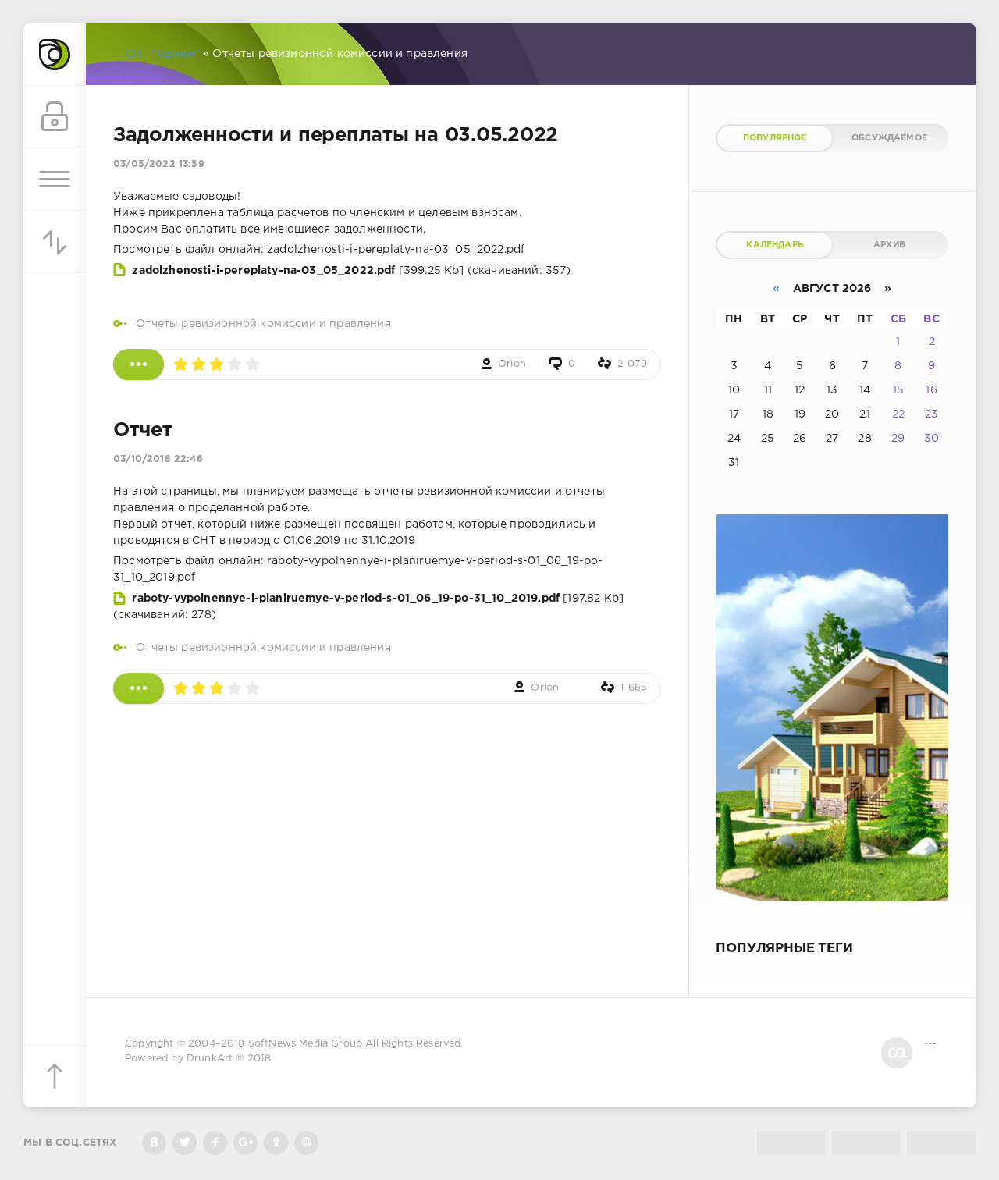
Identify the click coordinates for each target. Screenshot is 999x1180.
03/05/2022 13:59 (158, 164)
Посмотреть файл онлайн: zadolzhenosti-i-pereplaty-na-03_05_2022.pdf (318, 249)
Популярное (775, 138)
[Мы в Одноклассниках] (276, 1143)
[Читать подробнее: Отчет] (138, 688)
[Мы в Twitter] (184, 1143)
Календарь (774, 245)
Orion (512, 364)
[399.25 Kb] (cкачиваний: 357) (351, 270)
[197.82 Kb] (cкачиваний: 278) (368, 607)
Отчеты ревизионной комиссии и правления (263, 324)
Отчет (142, 430)
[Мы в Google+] (245, 1143)
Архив (889, 245)
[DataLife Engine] (54, 54)
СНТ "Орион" (162, 54)
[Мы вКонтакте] (154, 1143)
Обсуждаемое (889, 138)
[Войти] (54, 117)
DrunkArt (210, 1058)
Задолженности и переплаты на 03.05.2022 (335, 135)
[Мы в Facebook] (215, 1143)
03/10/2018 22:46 (158, 459)
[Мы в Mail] (306, 1143)
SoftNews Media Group (305, 1044)
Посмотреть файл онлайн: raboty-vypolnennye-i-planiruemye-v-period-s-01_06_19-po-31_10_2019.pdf (358, 569)
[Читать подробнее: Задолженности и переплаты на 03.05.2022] (138, 364)
